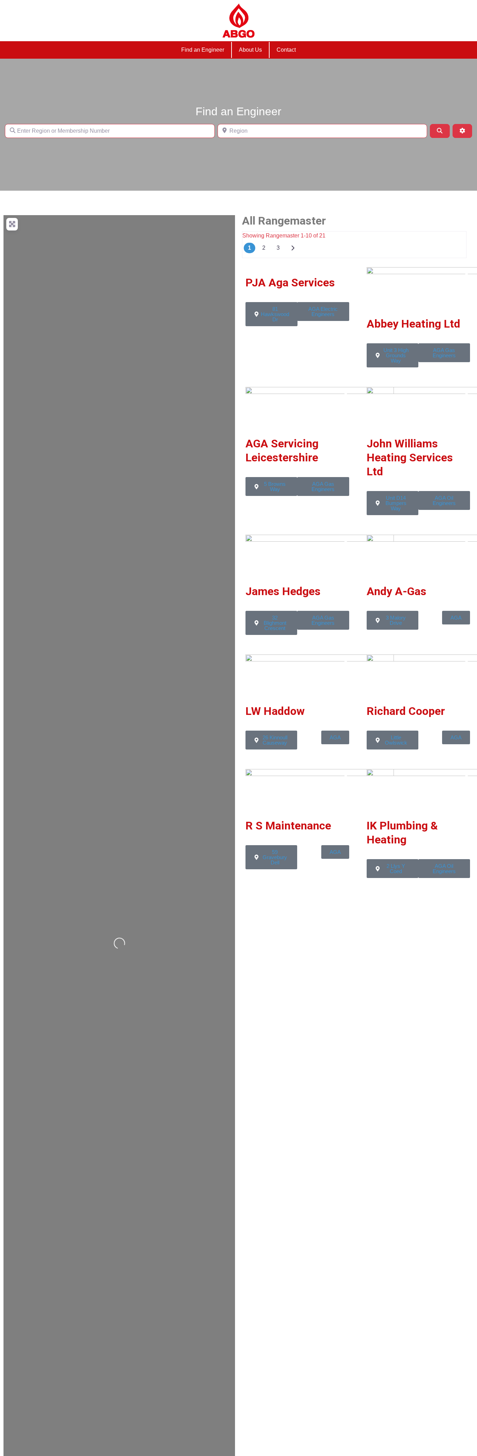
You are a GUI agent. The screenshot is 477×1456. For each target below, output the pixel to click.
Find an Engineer (202, 50)
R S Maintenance (288, 825)
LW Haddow (275, 711)
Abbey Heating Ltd (413, 323)
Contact (286, 50)
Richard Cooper (406, 711)
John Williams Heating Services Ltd (410, 457)
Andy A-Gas (396, 591)
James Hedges (283, 591)
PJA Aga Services (290, 282)
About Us (250, 50)
